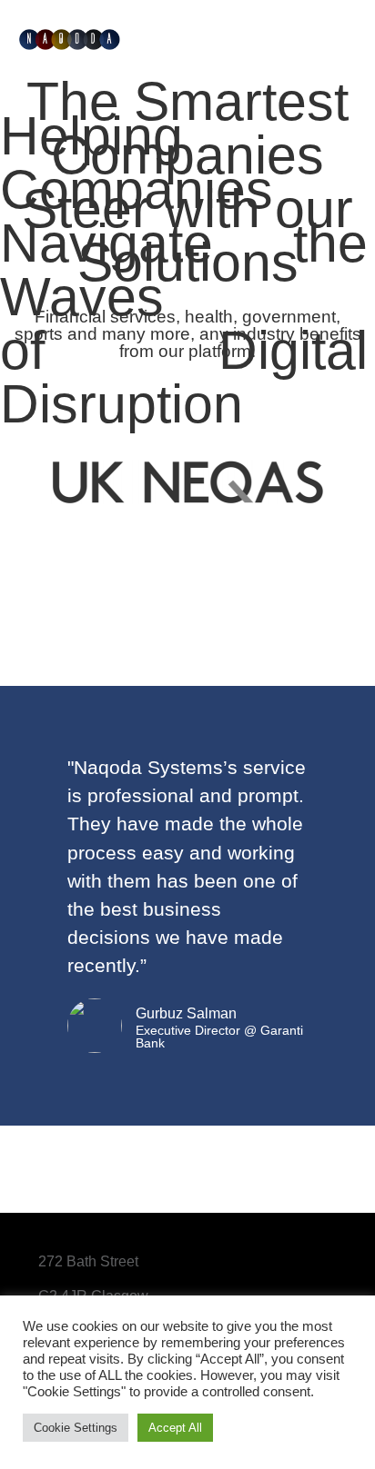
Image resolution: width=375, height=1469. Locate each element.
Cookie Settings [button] (75, 1427)
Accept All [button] (175, 1427)
